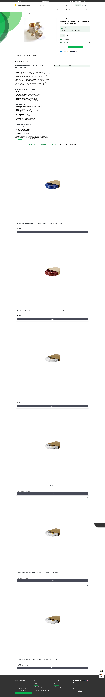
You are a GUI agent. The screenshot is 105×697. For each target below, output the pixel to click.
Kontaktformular (24, 690)
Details (52, 232)
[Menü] (103, 670)
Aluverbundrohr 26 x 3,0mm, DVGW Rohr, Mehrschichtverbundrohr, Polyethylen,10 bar (37, 572)
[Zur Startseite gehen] (23, 5)
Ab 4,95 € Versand (18, 1)
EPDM (23, 79)
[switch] (101, 676)
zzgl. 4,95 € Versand (64, 41)
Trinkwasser (32, 119)
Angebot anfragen (45, 1)
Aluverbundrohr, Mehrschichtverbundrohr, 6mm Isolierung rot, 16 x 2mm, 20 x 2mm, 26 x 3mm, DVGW (41, 310)
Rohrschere (45, 137)
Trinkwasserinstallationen (37, 83)
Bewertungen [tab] (26, 61)
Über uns (36, 682)
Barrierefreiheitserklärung (58, 687)
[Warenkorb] (88, 5)
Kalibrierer (20, 138)
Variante (18, 55)
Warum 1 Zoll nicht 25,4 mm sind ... (100, 525)
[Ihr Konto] (85, 5)
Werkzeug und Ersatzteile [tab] (68, 144)
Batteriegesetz (56, 684)
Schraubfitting (22, 69)
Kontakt (35, 683)
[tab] (18, 61)
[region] (36, 30)
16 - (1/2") (62, 35)
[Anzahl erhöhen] (66, 47)
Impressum (56, 686)
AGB (54, 682)
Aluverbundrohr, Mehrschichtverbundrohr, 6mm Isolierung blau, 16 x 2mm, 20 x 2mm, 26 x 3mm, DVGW (41, 223)
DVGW (38, 82)
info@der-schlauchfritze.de (23, 688)
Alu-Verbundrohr (36, 137)
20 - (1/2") (67, 35)
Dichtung (18, 113)
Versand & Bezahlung (38, 680)
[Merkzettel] (83, 5)
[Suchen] (66, 5)
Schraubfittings (24, 136)
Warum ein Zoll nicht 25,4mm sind (40, 687)
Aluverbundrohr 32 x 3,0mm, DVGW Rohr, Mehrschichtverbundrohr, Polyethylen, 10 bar (37, 659)
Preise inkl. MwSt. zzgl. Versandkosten (23, 229)
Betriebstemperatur (22, 115)
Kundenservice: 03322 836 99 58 (75, 1)
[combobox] (51, 5)
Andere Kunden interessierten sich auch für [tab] (42, 144)
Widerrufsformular (23, 692)
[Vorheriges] (14, 409)
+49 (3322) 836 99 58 (21, 687)
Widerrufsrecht (56, 680)
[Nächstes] (90, 409)
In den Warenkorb (75, 47)
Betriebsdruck (21, 114)
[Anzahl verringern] (61, 47)
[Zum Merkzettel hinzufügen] (89, 42)
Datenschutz (56, 683)
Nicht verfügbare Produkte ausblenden (31, 55)
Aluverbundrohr (36, 80)
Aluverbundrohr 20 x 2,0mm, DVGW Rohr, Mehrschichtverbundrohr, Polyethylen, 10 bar (37, 485)
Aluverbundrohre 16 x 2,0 (22, 71)
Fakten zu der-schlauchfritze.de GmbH (41, 690)
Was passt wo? (37, 686)
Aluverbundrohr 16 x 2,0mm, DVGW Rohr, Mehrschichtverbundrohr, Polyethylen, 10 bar (37, 397)
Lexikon (35, 689)
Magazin (36, 684)
